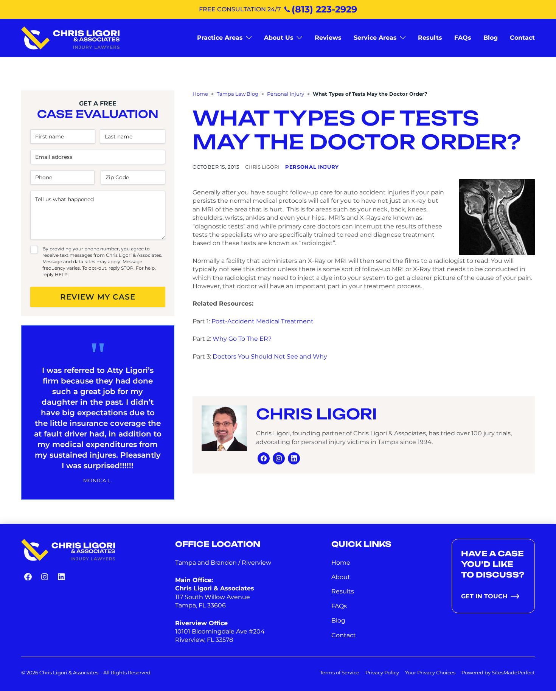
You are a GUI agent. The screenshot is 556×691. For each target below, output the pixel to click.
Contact (343, 635)
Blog (338, 620)
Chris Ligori (316, 414)
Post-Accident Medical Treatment (262, 321)
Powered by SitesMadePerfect (498, 672)
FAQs (339, 606)
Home (200, 94)
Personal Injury (285, 94)
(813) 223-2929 (324, 9)
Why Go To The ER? (242, 338)
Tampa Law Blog (237, 94)
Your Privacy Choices (430, 672)
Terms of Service (339, 672)
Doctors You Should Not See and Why (270, 356)
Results (342, 591)
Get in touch (484, 596)
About (340, 577)
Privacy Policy (382, 672)
